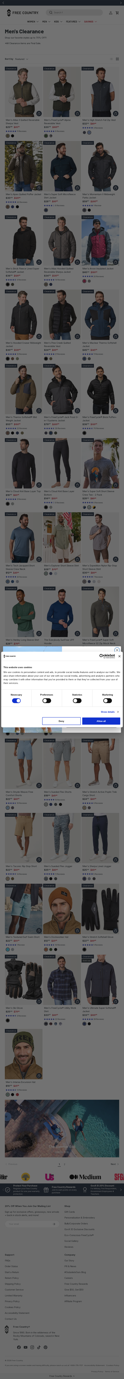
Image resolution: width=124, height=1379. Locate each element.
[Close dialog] (117, 650)
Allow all (101, 721)
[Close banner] (119, 656)
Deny (61, 721)
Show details (108, 712)
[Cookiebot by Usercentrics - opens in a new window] (101, 656)
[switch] (46, 700)
